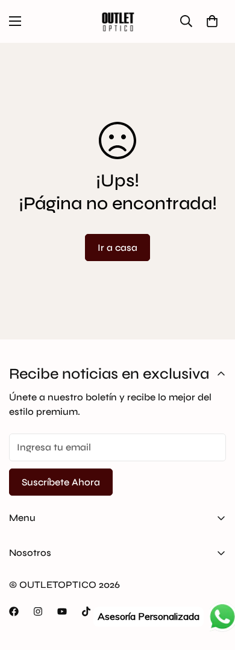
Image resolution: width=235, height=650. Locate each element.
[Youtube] (62, 611)
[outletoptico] (117, 21)
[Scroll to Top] (213, 586)
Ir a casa (117, 247)
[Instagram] (38, 611)
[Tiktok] (86, 611)
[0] (212, 21)
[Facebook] (14, 611)
